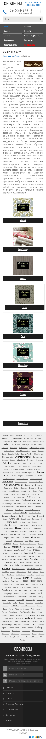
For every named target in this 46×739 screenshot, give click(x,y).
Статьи (8, 698)
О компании (11, 709)
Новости (9, 693)
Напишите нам (16, 674)
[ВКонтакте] (30, 737)
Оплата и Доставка (14, 704)
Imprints (23, 278)
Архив (8, 720)
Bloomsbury (23, 365)
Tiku (23, 336)
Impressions (23, 423)
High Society (23, 249)
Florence (23, 394)
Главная (7, 56)
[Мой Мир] (38, 737)
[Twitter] (33, 737)
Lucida (24, 307)
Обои (13, 4)
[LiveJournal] (41, 737)
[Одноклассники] (35, 737)
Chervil (23, 220)
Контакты (10, 715)
